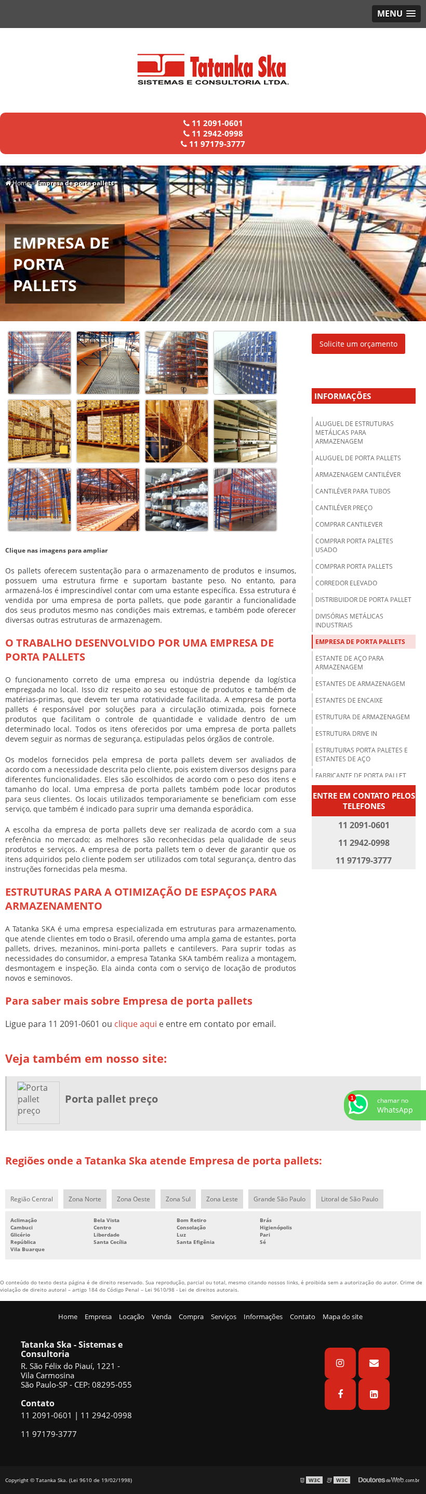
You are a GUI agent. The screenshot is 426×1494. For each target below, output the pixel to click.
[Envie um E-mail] (374, 1363)
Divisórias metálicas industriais (349, 620)
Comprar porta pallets (354, 566)
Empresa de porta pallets (360, 641)
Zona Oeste (133, 1199)
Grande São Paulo (279, 1199)
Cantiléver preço (343, 507)
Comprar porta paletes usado (354, 545)
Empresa (98, 1316)
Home (67, 1316)
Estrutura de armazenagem (362, 716)
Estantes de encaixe (349, 700)
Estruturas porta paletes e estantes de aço (361, 754)
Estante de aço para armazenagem (349, 662)
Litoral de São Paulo (349, 1199)
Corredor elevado (346, 583)
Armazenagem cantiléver (358, 474)
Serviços (223, 1316)
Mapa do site (343, 1316)
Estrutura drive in (346, 733)
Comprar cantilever (348, 524)
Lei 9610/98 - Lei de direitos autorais (191, 1289)
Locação (131, 1316)
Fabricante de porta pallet (360, 775)
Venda (161, 1316)
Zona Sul (178, 1199)
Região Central (31, 1199)
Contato (302, 1316)
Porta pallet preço (111, 1099)
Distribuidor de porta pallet (363, 599)
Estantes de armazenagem (360, 683)
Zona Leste (222, 1199)
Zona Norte (85, 1199)
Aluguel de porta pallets (358, 458)
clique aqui (135, 1024)
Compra (191, 1316)
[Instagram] (340, 1363)
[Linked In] (374, 1394)
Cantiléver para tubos (353, 491)
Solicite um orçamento (358, 344)
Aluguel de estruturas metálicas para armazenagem (354, 432)
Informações (342, 396)
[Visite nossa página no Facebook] (340, 1394)
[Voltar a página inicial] (213, 65)
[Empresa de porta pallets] (39, 361)
